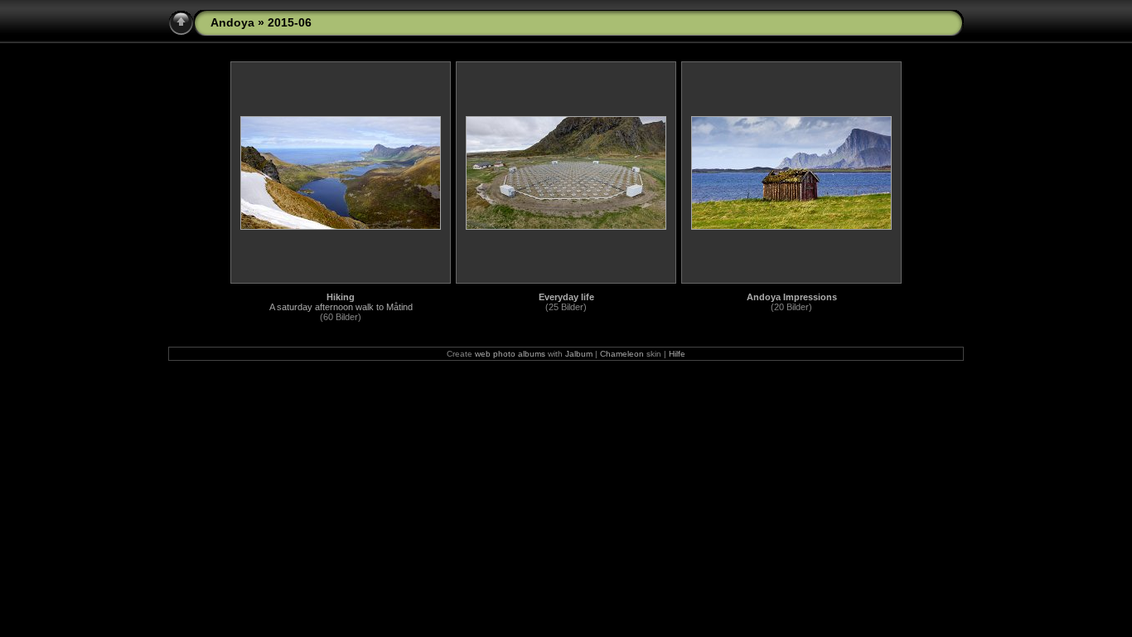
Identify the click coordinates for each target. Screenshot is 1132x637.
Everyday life (566, 297)
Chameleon (622, 353)
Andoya (232, 22)
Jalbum (579, 353)
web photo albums (510, 353)
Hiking (341, 297)
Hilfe (677, 353)
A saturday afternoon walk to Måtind (341, 307)
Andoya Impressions (792, 297)
